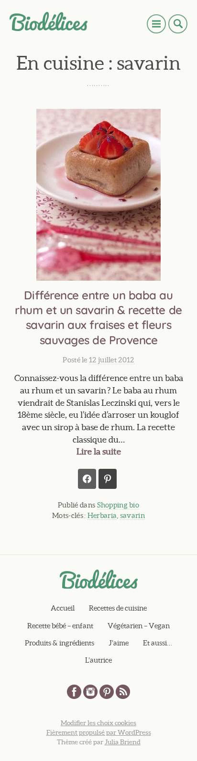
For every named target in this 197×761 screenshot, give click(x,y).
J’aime (119, 643)
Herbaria (102, 515)
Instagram (90, 692)
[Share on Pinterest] (107, 479)
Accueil (63, 608)
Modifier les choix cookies (98, 723)
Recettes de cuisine (118, 608)
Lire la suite (99, 451)
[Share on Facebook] (87, 479)
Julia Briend (123, 742)
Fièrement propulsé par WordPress (98, 732)
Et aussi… (157, 643)
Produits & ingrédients (59, 643)
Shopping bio (118, 505)
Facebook (74, 692)
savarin (132, 515)
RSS (123, 692)
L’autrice (98, 660)
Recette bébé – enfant (60, 626)
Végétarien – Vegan (139, 626)
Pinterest (106, 692)
